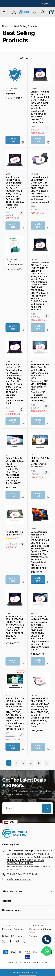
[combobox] (10, 822)
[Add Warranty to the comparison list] (23, 142)
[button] (4, 12)
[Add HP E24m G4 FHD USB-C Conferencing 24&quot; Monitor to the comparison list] (48, 497)
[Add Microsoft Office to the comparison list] (23, 330)
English (45, 3)
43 (38, 762)
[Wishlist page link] (34, 12)
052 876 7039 (30, 874)
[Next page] (46, 763)
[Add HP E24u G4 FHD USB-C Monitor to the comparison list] (23, 582)
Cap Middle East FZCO (23, 962)
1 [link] (8, 762)
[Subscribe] (46, 808)
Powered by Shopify (39, 962)
